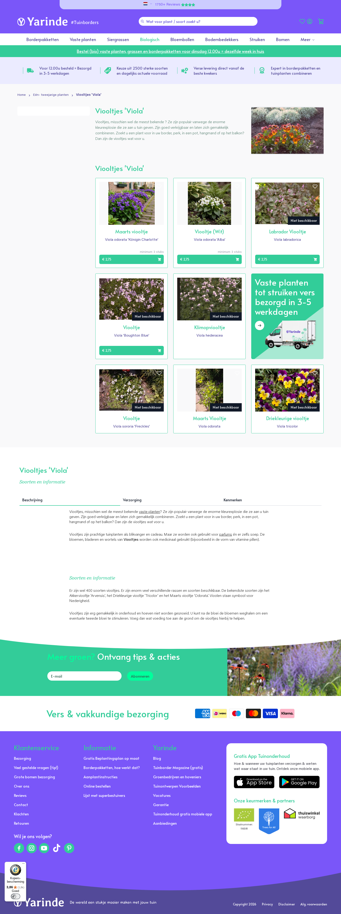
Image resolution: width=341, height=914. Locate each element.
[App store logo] (254, 782)
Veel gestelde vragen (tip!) (36, 767)
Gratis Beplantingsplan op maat (111, 758)
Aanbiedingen (165, 823)
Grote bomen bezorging (34, 776)
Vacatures (161, 795)
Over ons (21, 785)
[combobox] (198, 21)
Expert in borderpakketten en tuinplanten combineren (295, 70)
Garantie (161, 804)
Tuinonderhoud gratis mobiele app (182, 813)
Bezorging (22, 758)
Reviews (20, 795)
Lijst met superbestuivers (104, 795)
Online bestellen (97, 785)
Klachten (21, 813)
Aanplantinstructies (100, 776)
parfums (225, 535)
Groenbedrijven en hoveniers (177, 776)
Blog (157, 758)
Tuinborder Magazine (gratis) (178, 767)
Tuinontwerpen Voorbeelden (177, 785)
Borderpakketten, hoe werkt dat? (112, 767)
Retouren (21, 823)
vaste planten (149, 512)
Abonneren (140, 676)
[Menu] (23, 864)
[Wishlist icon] (159, 186)
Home (21, 95)
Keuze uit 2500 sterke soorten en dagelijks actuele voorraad (142, 70)
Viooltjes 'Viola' (88, 95)
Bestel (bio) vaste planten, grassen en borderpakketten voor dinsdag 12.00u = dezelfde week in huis (170, 51)
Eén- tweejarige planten (51, 95)
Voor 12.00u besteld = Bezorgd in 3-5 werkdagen (65, 70)
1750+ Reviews (167, 4)
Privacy (267, 904)
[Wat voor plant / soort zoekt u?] (142, 21)
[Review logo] (269, 821)
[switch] (15, 896)
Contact (21, 804)
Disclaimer (286, 904)
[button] (321, 21)
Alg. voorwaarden (313, 904)
